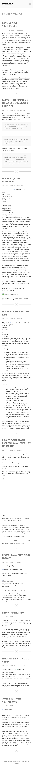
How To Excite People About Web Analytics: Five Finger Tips (16, 443)
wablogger (5, 597)
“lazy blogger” (11, 79)
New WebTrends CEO (13, 612)
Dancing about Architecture (10, 24)
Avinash (15, 540)
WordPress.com (16, 763)
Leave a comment (20, 110)
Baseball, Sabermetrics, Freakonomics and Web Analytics (15, 103)
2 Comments (19, 185)
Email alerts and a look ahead (15, 660)
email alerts (18, 674)
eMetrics (4, 573)
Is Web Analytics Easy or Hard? (15, 313)
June (29, 540)
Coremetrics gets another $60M (11, 700)
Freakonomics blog (20, 114)
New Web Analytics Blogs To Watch (16, 556)
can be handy (14, 71)
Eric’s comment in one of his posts (20, 78)
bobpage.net (9, 3)
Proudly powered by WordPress (11, 761)
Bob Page (13, 30)
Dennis (12, 298)
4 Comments (19, 450)
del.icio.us (17, 597)
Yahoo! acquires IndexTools (11, 180)
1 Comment (20, 30)
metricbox (5, 583)
